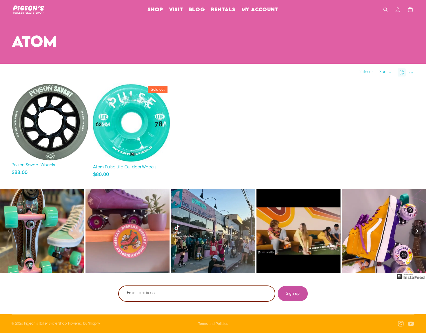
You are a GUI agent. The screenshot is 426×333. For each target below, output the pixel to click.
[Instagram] (400, 323)
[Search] (385, 9)
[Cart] (410, 9)
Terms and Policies (213, 324)
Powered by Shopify (84, 323)
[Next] (417, 231)
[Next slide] (161, 123)
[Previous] (8, 231)
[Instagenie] (411, 279)
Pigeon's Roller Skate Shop (45, 323)
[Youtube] (410, 323)
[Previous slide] (101, 123)
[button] (385, 72)
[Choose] (79, 151)
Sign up (293, 293)
